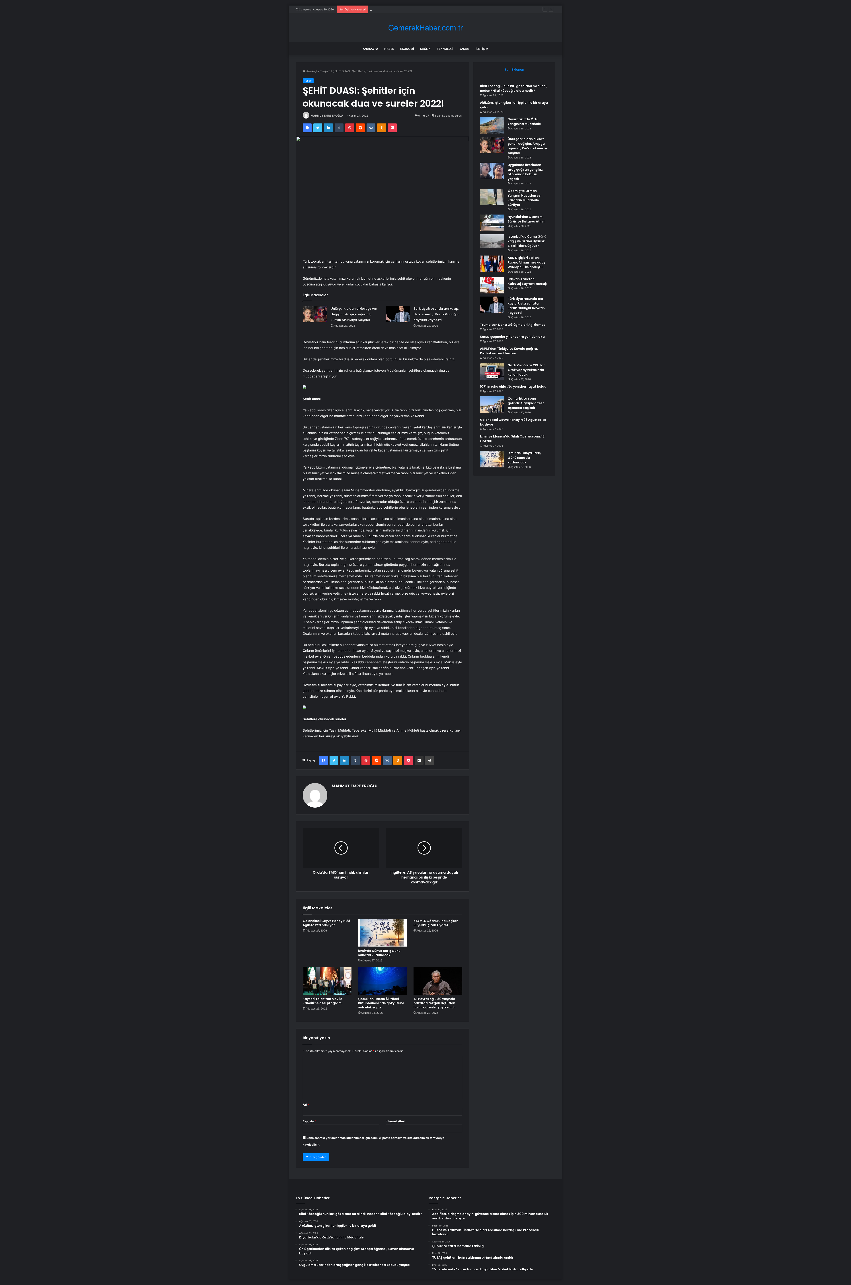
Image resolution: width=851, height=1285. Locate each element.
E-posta (309, 1121)
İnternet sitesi (395, 1121)
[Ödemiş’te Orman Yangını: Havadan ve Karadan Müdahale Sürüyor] (492, 197)
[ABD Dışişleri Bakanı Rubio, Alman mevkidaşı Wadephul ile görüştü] (492, 264)
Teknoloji (445, 49)
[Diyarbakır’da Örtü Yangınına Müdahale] (492, 125)
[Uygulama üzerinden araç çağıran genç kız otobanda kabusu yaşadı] (492, 171)
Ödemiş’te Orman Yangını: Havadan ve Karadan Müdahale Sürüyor (524, 198)
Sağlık (425, 49)
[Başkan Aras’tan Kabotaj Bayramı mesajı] (492, 285)
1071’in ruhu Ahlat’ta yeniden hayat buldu (513, 386)
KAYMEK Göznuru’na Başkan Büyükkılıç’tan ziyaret (436, 923)
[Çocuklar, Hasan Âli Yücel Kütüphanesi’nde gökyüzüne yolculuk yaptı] (382, 981)
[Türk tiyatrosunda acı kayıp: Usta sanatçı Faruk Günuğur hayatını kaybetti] (398, 314)
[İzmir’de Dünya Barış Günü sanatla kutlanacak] (382, 932)
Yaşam (464, 49)
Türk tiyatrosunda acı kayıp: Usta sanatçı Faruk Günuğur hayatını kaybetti (436, 314)
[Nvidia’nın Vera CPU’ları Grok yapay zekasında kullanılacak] (492, 371)
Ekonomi (407, 49)
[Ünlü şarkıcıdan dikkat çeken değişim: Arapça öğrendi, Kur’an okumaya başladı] (315, 314)
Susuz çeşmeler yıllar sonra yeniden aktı (512, 336)
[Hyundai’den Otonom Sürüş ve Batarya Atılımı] (492, 223)
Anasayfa (370, 49)
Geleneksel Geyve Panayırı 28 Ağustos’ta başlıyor (326, 923)
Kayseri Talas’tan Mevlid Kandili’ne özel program (322, 1001)
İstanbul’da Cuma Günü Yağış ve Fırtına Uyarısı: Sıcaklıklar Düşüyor (527, 241)
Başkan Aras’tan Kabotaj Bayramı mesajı (527, 281)
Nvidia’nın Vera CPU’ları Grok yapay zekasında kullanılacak (527, 370)
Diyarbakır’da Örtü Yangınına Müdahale (396, 9)
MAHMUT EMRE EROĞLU (327, 115)
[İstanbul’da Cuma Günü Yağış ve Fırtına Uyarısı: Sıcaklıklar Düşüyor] (492, 241)
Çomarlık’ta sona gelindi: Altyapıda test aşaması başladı (526, 403)
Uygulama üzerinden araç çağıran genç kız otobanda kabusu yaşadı (525, 172)
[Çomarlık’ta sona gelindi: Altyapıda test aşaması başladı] (492, 404)
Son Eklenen (514, 69)
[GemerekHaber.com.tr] (425, 27)
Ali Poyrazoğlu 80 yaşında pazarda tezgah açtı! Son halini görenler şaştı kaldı (434, 1003)
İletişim (482, 49)
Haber (389, 49)
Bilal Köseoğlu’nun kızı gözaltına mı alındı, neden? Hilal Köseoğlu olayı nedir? (513, 88)
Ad (306, 1104)
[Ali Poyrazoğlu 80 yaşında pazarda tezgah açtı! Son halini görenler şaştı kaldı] (438, 981)
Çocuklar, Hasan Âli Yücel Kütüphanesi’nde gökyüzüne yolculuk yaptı (381, 1003)
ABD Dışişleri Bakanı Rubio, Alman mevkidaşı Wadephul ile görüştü (527, 262)
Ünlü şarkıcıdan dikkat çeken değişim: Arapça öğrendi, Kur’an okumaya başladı (354, 314)
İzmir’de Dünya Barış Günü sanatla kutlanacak (379, 953)
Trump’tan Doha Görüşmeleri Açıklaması (513, 324)
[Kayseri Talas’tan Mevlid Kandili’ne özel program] (327, 981)
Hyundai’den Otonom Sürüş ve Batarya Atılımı (527, 219)
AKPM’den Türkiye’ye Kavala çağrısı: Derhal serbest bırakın (509, 350)
